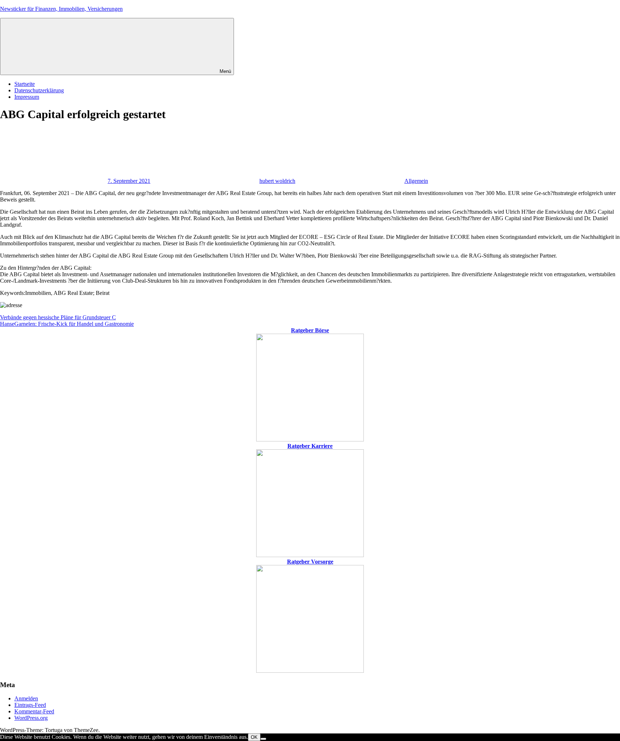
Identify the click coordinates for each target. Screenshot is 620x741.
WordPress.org (31, 718)
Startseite (24, 84)
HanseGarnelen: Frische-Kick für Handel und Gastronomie (67, 324)
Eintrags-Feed (30, 705)
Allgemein (416, 181)
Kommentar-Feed (34, 711)
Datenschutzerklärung (39, 90)
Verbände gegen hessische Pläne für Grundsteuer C (58, 317)
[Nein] (263, 739)
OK (254, 737)
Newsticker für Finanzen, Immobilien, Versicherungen (61, 9)
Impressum (26, 97)
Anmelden (26, 698)
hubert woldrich (277, 181)
